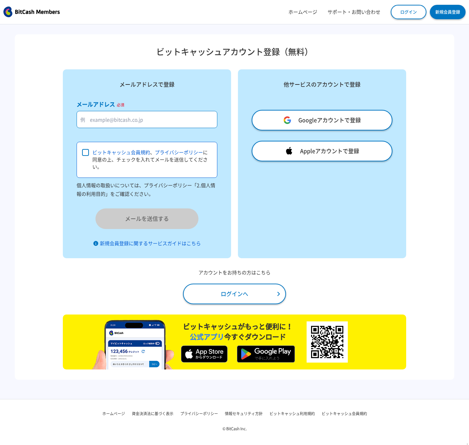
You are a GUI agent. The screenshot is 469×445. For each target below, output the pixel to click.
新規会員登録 (447, 12)
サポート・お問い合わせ (354, 12)
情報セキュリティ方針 (244, 413)
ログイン (408, 12)
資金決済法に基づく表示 (152, 413)
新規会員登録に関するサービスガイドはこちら (150, 243)
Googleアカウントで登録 (329, 120)
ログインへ (234, 294)
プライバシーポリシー (179, 152)
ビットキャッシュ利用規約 (292, 413)
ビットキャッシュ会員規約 (121, 152)
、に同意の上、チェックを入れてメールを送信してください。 (150, 159)
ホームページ (302, 12)
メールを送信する (147, 218)
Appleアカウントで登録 (329, 151)
